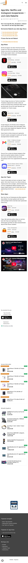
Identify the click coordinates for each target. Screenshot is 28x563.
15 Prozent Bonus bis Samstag (10, 41)
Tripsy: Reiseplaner (12, 227)
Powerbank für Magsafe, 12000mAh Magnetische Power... (15, 419)
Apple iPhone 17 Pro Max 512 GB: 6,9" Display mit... (16, 400)
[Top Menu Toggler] (25, 2)
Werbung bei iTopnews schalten (9, 523)
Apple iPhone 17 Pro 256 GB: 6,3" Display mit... (14, 392)
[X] (4, 116)
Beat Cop (10, 206)
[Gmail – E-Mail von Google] (4, 144)
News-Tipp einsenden (7, 521)
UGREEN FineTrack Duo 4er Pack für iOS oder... (15, 412)
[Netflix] (4, 62)
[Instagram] (4, 76)
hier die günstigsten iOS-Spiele (10, 32)
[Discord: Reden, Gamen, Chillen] (4, 168)
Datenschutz (6, 323)
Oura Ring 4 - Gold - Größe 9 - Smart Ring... (15, 426)
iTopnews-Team (7, 314)
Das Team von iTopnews (8, 525)
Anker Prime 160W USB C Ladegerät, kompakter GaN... (15, 433)
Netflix (9, 58)
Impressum (6, 321)
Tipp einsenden (6, 312)
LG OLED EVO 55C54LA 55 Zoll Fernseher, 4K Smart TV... (14, 462)
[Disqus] (14, 288)
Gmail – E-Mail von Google (14, 140)
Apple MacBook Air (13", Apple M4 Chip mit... (16, 454)
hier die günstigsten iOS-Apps (9, 33)
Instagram (10, 71)
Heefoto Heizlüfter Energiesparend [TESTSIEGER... (15, 440)
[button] (2, 560)
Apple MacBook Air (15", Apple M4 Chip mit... (16, 447)
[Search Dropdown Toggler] (22, 3)
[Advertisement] (14, 345)
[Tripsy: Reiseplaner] (4, 232)
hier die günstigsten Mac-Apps (10, 35)
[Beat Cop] (4, 210)
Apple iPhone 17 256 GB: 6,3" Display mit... (15, 369)
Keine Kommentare (23, 20)
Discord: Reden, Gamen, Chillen (15, 163)
